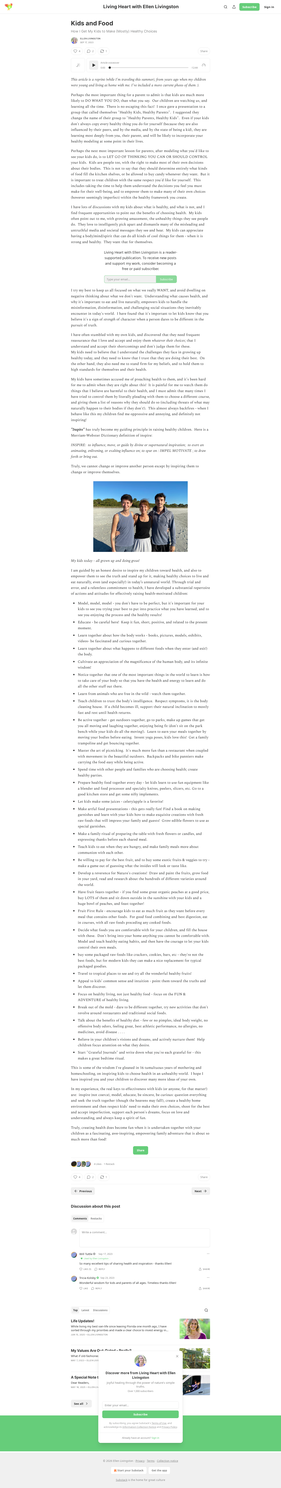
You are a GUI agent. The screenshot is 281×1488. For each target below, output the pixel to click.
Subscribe (249, 7)
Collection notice (167, 1461)
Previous (85, 1191)
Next (198, 1191)
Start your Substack (130, 1470)
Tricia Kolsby (87, 1278)
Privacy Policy (169, 1427)
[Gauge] (204, 65)
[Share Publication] (234, 7)
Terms (151, 1461)
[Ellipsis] (208, 1254)
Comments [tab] (80, 1218)
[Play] (93, 65)
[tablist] (87, 1218)
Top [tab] (75, 1310)
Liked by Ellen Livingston (96, 1258)
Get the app (159, 1470)
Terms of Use (159, 1423)
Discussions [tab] (100, 1310)
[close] (177, 1356)
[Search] (225, 7)
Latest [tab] (85, 1310)
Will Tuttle (85, 1254)
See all (78, 1404)
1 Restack (109, 1164)
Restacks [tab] (96, 1218)
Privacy (140, 1461)
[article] (140, 1330)
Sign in (269, 7)
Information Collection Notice (139, 1427)
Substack (121, 1480)
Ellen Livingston (90, 38)
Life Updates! (82, 1321)
